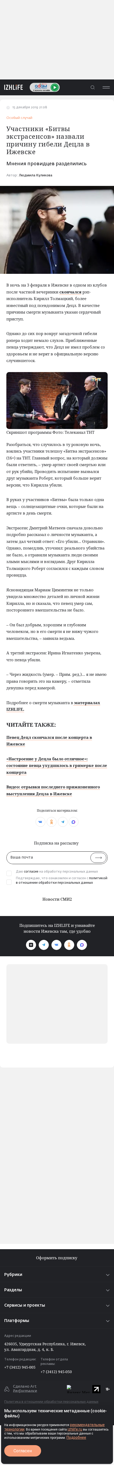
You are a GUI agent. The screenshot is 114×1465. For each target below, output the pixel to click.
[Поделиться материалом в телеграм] (63, 822)
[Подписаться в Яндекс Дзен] (31, 945)
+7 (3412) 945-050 (56, 1371)
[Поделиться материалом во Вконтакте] (40, 822)
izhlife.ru (75, 1429)
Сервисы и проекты (24, 1305)
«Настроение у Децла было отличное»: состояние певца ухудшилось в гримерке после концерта (56, 765)
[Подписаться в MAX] (82, 945)
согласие (31, 871)
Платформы (16, 1321)
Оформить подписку (57, 1257)
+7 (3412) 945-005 (20, 1367)
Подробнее (76, 1437)
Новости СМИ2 (57, 899)
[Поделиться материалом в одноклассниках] (51, 822)
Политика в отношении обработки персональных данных (51, 1402)
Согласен (23, 1450)
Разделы (13, 1290)
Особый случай (19, 118)
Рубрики (13, 1275)
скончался (70, 291)
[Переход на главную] (11, 87)
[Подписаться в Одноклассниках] (69, 945)
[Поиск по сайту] (92, 87)
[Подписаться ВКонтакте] (56, 945)
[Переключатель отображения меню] (106, 87)
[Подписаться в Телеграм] (44, 945)
